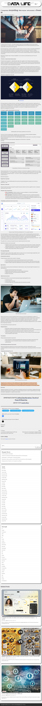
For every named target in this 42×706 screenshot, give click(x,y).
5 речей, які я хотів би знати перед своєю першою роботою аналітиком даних (14, 455)
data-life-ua (12, 14)
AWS (2, 533)
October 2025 (4, 477)
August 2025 (4, 481)
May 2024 (3, 504)
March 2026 (4, 470)
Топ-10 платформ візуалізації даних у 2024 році (12, 693)
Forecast (3, 557)
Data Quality (4, 548)
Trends (3, 578)
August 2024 (4, 499)
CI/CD (3, 539)
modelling (3, 566)
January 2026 (4, 472)
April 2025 (3, 486)
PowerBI (3, 569)
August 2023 (4, 520)
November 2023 (4, 515)
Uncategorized (4, 580)
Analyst (3, 530)
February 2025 (4, 490)
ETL (2, 553)
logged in (6, 438)
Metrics (3, 564)
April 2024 (3, 506)
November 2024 (4, 493)
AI (2, 528)
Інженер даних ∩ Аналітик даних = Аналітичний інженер (11, 457)
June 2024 (3, 502)
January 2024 (4, 511)
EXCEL (3, 555)
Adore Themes (22, 704)
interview (3, 560)
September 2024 (4, 497)
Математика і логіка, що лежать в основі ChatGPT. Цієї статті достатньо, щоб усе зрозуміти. (17, 459)
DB (2, 551)
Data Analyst (4, 544)
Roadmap (3, 573)
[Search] (37, 4)
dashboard (3, 542)
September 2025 (4, 479)
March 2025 (4, 488)
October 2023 (4, 517)
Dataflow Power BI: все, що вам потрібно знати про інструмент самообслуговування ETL (21, 656)
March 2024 (4, 508)
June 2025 (3, 484)
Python (3, 571)
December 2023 (4, 513)
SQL (2, 575)
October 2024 (4, 495)
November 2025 (4, 475)
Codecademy (21, 100)
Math (3, 562)
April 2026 (3, 468)
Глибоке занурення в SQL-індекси (7, 453)
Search (3, 445)
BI (4, 424)
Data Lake (3, 546)
